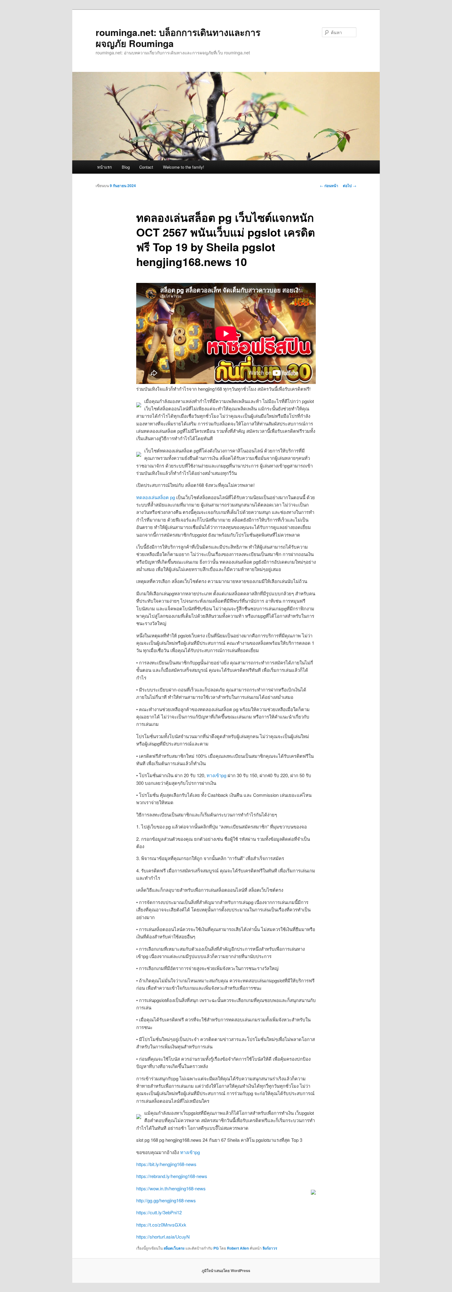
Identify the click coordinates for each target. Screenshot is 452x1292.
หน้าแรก (104, 167)
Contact (146, 167)
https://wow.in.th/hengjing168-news (171, 1188)
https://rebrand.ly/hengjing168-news (171, 1176)
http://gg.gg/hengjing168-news (166, 1200)
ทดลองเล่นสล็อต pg (155, 497)
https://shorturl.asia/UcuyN (163, 1236)
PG (216, 1248)
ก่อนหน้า (329, 185)
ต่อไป (349, 185)
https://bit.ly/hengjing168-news (166, 1164)
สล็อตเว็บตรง (174, 1248)
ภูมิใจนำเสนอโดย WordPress (226, 1270)
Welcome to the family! (183, 167)
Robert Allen (238, 1248)
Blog (126, 167)
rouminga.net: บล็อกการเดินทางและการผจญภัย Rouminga (178, 37)
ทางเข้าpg (216, 775)
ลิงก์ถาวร (270, 1248)
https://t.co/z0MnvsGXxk (161, 1224)
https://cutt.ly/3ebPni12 (159, 1212)
